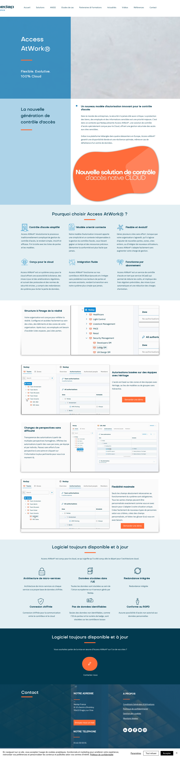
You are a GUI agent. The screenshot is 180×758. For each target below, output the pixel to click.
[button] (40, 7)
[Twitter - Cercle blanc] (130, 730)
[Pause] (74, 351)
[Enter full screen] (155, 351)
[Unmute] (79, 351)
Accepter (167, 753)
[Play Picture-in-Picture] (150, 351)
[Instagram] (145, 730)
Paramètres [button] (136, 753)
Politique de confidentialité (101, 754)
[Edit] (89, 664)
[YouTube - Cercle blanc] (140, 730)
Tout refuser (151, 753)
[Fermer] (176, 753)
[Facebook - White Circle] (135, 730)
